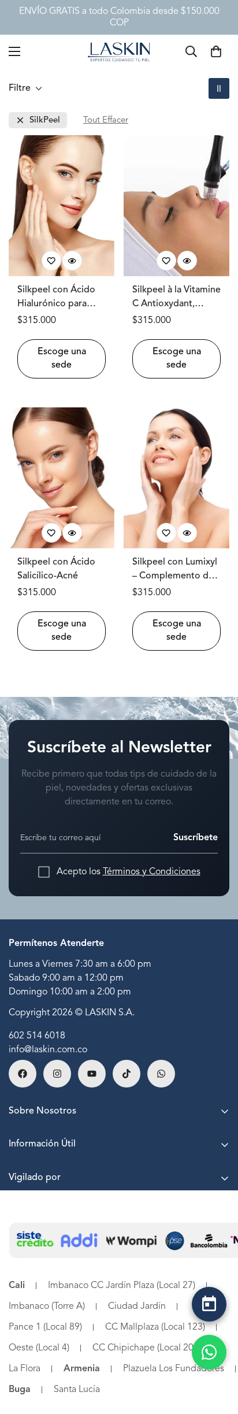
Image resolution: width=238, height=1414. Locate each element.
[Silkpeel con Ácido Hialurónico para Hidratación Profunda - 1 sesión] (61, 205)
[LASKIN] (119, 51)
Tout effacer (105, 120)
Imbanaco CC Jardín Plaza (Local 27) (121, 1285)
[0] (216, 51)
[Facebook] (22, 1074)
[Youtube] (92, 1074)
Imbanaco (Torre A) (47, 1306)
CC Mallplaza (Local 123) (155, 1327)
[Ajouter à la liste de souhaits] (51, 260)
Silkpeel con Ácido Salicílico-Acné (56, 569)
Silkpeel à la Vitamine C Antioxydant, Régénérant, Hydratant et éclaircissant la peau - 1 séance (176, 298)
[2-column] (219, 88)
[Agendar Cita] (209, 1304)
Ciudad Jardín (137, 1306)
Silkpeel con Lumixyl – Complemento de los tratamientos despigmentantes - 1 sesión (175, 570)
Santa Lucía (77, 1389)
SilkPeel (44, 120)
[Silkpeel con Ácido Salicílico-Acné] (61, 477)
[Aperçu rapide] (72, 260)
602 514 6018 (37, 1036)
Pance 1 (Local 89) (45, 1327)
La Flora (24, 1369)
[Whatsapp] (161, 1074)
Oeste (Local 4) (39, 1348)
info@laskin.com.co (48, 1050)
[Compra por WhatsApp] (209, 1352)
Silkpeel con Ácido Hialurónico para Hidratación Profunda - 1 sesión (57, 298)
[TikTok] (126, 1074)
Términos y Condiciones (151, 872)
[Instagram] (57, 1074)
